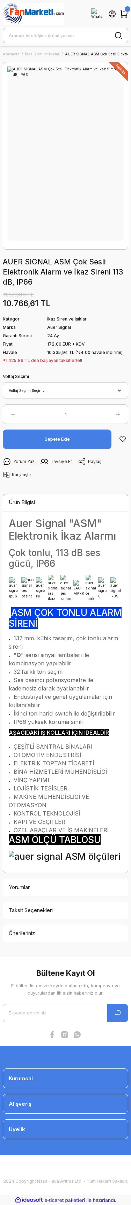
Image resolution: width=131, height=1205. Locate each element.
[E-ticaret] (64, 1200)
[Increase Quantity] (118, 414)
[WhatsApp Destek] (96, 14)
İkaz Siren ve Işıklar (67, 319)
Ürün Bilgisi (22, 502)
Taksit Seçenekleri (31, 910)
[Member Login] (112, 14)
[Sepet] (124, 14)
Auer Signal (59, 327)
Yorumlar (19, 887)
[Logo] (33, 14)
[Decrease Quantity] (13, 414)
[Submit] (117, 1013)
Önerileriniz (22, 933)
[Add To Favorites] (122, 439)
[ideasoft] (29, 1200)
